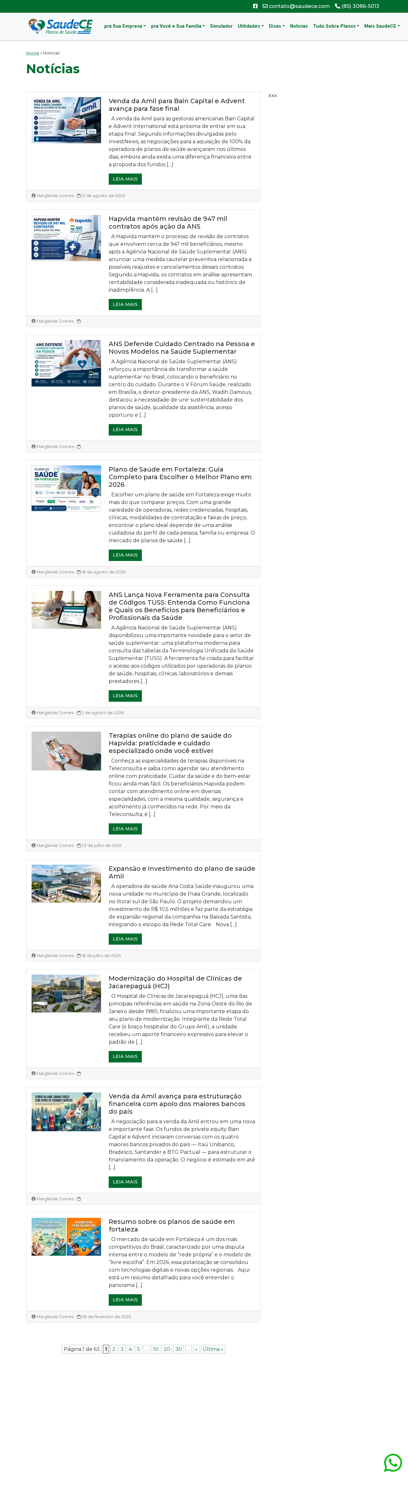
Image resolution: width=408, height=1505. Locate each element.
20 (167, 1349)
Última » (213, 1349)
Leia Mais (125, 179)
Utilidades (249, 26)
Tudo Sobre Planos (334, 26)
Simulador (221, 26)
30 (178, 1349)
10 (155, 1349)
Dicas (275, 26)
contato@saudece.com (299, 6)
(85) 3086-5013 (359, 6)
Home (32, 53)
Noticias (299, 26)
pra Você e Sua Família (176, 26)
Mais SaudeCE (380, 26)
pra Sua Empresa (123, 26)
